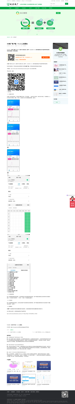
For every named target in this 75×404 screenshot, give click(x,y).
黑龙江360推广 (65, 401)
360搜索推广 (15, 37)
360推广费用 (27, 391)
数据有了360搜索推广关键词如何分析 (65, 93)
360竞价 (20, 401)
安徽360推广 (23, 401)
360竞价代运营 (23, 400)
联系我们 (37, 391)
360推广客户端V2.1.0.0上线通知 (15, 332)
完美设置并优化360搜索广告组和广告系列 (66, 77)
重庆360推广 (32, 401)
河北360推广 (61, 401)
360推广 (57, 102)
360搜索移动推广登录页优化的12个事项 (16, 337)
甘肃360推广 (40, 401)
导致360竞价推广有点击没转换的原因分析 (16, 344)
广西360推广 (48, 401)
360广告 (14, 401)
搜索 (66, 4)
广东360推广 (44, 401)
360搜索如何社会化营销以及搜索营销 (65, 81)
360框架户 (18, 400)
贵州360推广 (52, 401)
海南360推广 (56, 401)
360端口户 (14, 400)
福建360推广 (36, 401)
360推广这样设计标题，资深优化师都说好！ (67, 89)
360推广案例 (32, 391)
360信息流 (18, 391)
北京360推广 (28, 401)
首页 (11, 37)
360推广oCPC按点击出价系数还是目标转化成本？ (17, 352)
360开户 (22, 391)
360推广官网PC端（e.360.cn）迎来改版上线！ (43, 332)
